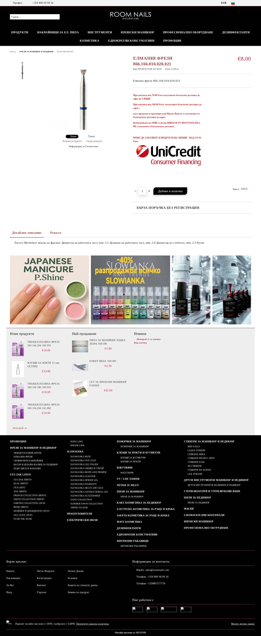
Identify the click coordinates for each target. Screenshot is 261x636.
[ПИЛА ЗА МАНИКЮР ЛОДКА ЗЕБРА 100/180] (80, 346)
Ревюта (55, 232)
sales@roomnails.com (157, 570)
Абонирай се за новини (149, 339)
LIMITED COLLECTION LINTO (29, 503)
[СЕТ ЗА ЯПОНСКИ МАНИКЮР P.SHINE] (80, 388)
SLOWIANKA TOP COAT (83, 460)
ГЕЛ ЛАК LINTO (20, 474)
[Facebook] (244, 3)
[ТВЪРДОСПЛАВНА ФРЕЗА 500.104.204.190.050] (18, 348)
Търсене (41, 592)
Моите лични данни (243, 624)
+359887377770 (156, 583)
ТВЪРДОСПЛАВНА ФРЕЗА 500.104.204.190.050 (44, 344)
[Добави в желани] (248, 139)
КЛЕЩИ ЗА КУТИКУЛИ (133, 457)
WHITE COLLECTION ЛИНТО (29, 499)
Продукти (19, 32)
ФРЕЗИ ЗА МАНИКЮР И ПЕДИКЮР (36, 52)
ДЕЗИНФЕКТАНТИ (236, 32)
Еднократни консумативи (131, 40)
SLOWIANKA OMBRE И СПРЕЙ (87, 468)
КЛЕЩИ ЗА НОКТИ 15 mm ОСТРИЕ (43, 365)
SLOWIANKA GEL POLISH (84, 464)
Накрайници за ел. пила (58, 32)
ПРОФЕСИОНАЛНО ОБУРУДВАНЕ (206, 528)
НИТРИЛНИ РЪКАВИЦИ (133, 541)
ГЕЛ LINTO (19, 487)
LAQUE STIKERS (196, 450)
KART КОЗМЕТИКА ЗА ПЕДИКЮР (139, 502)
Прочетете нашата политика (92, 624)
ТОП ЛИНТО (20, 491)
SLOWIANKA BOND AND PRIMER (88, 472)
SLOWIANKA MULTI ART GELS (86, 488)
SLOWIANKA (75, 451)
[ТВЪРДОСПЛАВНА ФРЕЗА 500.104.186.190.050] (18, 390)
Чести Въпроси (45, 571)
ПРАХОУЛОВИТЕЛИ (79, 513)
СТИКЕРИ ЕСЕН (196, 462)
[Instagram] (249, 3)
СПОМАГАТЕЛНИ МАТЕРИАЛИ (204, 515)
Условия (72, 578)
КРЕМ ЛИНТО (21, 507)
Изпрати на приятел (72, 141)
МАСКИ (189, 508)
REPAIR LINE (77, 445)
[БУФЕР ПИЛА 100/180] (80, 367)
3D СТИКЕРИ (195, 466)
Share (73, 136)
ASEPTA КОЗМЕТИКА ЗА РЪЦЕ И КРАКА (143, 515)
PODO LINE (76, 441)
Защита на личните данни (83, 585)
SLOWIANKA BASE (80, 456)
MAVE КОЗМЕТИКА (129, 522)
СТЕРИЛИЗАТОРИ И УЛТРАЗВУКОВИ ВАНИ (212, 491)
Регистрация (44, 578)
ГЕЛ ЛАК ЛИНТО (23, 479)
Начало (13, 52)
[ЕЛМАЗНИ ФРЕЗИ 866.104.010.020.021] (82, 129)
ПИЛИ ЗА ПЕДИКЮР (197, 497)
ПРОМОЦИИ (172, 40)
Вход (9, 592)
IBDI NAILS (194, 446)
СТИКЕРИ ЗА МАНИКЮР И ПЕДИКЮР (209, 441)
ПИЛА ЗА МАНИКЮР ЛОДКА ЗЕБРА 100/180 (107, 342)
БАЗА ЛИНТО (21, 483)
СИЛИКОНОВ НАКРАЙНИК (28, 460)
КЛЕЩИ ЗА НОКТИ (131, 461)
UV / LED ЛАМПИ (128, 479)
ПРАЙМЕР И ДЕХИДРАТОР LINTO (32, 511)
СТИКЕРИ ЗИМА (196, 454)
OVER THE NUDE (23, 519)
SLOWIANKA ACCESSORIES (85, 496)
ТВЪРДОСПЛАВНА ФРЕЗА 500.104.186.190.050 (44, 385)
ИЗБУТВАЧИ (124, 467)
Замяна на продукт (78, 592)
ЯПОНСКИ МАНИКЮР (137, 32)
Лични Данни (76, 571)
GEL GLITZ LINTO (23, 515)
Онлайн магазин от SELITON (130, 632)
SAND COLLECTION (81, 499)
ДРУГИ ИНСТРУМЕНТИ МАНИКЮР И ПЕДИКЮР (216, 480)
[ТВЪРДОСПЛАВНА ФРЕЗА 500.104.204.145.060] (18, 411)
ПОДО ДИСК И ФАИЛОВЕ (27, 468)
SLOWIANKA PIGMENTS (83, 484)
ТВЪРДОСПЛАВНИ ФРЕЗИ (27, 453)
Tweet (91, 136)
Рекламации (13, 578)
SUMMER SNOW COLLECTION (86, 503)
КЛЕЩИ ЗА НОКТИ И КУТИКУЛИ (138, 452)
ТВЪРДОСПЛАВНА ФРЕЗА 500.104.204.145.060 (44, 406)
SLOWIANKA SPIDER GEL (84, 480)
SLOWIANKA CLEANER (83, 476)
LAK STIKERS (195, 474)
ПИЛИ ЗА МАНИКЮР (131, 491)
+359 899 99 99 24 (42, 3)
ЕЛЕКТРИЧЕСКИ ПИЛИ (82, 520)
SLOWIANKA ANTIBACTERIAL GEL (89, 492)
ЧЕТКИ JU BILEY (128, 485)
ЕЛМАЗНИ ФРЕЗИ (65, 52)
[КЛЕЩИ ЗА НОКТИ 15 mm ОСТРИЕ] (18, 369)
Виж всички (140, 343)
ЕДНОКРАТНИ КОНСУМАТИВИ (137, 534)
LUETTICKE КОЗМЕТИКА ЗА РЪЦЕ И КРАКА (146, 509)
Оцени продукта (94, 141)
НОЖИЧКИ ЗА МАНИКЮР (134, 441)
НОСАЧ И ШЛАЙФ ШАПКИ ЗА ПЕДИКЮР (36, 464)
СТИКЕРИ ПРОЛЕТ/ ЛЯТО (201, 458)
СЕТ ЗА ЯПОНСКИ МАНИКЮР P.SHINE (107, 384)
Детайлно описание (27, 232)
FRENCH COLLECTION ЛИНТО (30, 495)
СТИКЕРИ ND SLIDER (199, 470)
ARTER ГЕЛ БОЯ (79, 507)
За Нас (10, 585)
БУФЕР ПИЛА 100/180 (102, 361)
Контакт (41, 585)
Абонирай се (19, 428)
